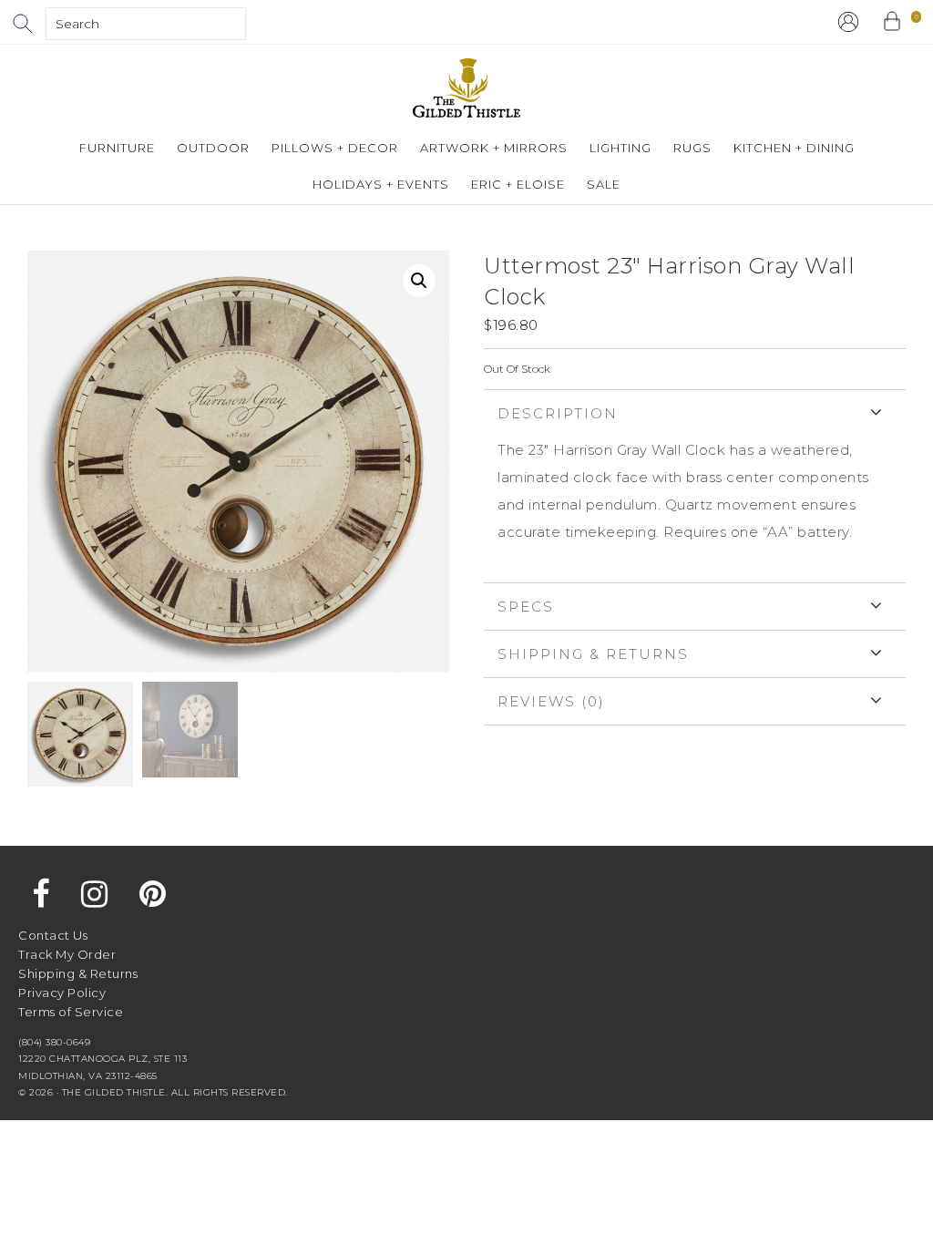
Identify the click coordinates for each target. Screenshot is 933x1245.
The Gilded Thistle (466, 88)
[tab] (695, 485)
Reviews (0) (551, 701)
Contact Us (52, 935)
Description (557, 413)
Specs (525, 606)
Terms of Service (70, 1011)
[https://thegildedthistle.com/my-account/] (848, 22)
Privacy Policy (62, 992)
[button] (419, 280)
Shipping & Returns (593, 654)
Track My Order (67, 954)
